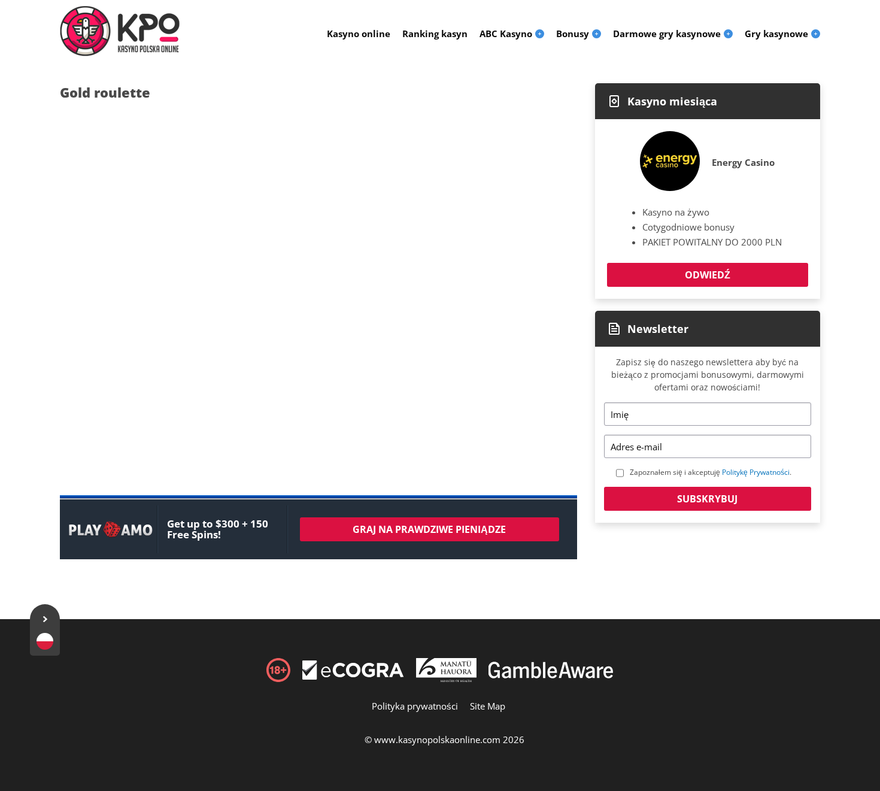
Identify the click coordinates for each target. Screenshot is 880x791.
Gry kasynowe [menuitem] (776, 34)
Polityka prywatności (415, 706)
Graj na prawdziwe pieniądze (429, 529)
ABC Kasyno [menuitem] (506, 34)
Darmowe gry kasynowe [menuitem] (667, 34)
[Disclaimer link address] (353, 676)
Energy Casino (743, 162)
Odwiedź (707, 274)
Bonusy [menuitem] (572, 34)
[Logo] (120, 31)
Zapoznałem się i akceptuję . (710, 472)
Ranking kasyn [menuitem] (435, 34)
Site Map (487, 706)
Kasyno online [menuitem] (358, 34)
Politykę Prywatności (756, 472)
